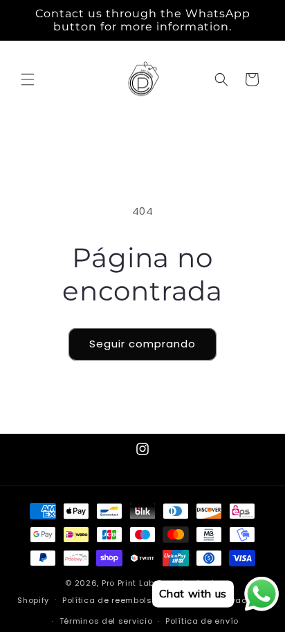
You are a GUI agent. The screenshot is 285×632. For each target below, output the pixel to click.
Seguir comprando (142, 343)
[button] (27, 79)
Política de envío (202, 620)
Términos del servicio (106, 620)
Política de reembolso (110, 600)
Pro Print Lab (128, 582)
